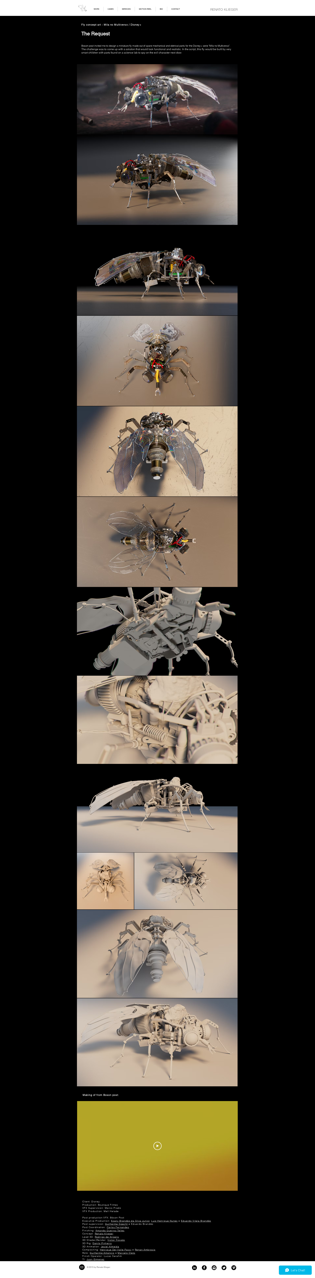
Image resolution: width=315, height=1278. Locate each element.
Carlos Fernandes (118, 1227)
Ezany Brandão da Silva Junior (130, 1220)
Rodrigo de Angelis (107, 1236)
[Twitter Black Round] (223, 1267)
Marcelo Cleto (126, 1252)
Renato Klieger (104, 1233)
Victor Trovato (116, 1240)
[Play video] (157, 1146)
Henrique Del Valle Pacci (116, 1249)
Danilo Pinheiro (102, 1243)
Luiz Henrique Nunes (164, 1220)
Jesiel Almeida (110, 1246)
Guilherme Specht (116, 1224)
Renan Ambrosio (145, 1249)
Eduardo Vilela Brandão (196, 1220)
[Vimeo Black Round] (233, 1267)
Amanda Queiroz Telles (109, 1230)
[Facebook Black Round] (204, 1267)
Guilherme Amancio (102, 1252)
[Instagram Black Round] (214, 1267)
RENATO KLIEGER (224, 9)
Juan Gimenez (96, 1259)
